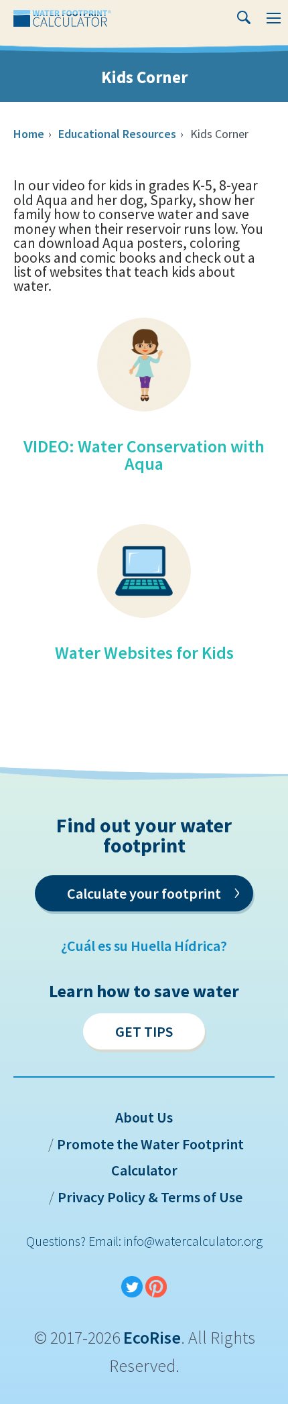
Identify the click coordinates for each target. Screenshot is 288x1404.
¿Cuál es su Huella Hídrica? (144, 945)
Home (28, 133)
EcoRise (152, 1337)
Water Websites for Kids (144, 652)
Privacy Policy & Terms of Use (150, 1197)
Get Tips (144, 1031)
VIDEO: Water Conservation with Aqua (144, 454)
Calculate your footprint (153, 891)
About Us (144, 1117)
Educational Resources (117, 133)
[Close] (250, 8)
